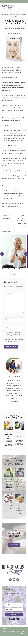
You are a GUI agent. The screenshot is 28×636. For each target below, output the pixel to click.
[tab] (10, 274)
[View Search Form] (3, 1)
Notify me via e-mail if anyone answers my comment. (13, 340)
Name (7, 319)
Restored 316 (23, 633)
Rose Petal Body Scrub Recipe (9, 507)
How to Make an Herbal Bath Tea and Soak (19, 483)
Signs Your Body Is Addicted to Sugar (12, 269)
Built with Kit (14, 619)
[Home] (2, 14)
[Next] (26, 254)
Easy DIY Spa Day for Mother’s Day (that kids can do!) (9, 484)
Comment (8, 293)
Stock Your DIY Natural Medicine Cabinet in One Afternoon (21, 221)
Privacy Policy (6, 628)
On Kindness (6, 217)
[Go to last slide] (2, 254)
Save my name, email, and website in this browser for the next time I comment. (14, 334)
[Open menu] (24, 7)
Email (7, 327)
